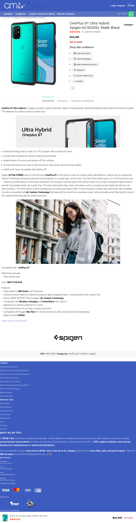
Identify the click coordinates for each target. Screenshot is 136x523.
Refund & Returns (6, 407)
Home (3, 18)
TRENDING (4, 363)
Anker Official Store (6, 396)
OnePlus (84, 353)
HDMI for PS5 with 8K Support (10, 389)
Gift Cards (3, 429)
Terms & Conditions (6, 411)
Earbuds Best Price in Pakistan (10, 381)
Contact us (3, 425)
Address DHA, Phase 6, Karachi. (7, 479)
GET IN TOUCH (5, 458)
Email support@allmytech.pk (7, 473)
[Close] (73, 88)
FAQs (2, 422)
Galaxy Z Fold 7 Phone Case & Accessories (14, 370)
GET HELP (123, 14)
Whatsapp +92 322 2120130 (6, 462)
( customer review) (91, 31)
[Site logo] (14, 5)
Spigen (92, 353)
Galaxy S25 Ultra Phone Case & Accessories (15, 374)
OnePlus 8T (9, 18)
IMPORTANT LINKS (6, 400)
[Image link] (21, 490)
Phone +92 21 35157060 (6, 468)
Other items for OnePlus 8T (14, 321)
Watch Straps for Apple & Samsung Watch (14, 385)
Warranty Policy (5, 414)
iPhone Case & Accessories (9, 378)
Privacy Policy (5, 403)
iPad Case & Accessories (8, 367)
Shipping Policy (5, 418)
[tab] (48, 100)
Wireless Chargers (6, 392)
